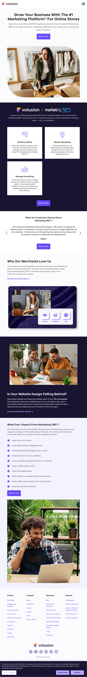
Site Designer (69, 600)
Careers (29, 612)
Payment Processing (14, 618)
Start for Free (43, 36)
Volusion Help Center (53, 614)
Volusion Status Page (53, 618)
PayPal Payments (71, 614)
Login (48, 631)
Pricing (9, 633)
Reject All (77, 672)
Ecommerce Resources (50, 605)
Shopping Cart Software (12, 605)
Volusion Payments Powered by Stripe (71, 609)
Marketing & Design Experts (52, 627)
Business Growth (12, 610)
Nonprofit (10, 629)
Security (10, 625)
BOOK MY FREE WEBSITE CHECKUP (19, 412)
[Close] (83, 664)
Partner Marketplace (53, 622)
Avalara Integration (71, 618)
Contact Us (49, 635)
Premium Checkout (71, 604)
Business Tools (51, 610)
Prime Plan (10, 637)
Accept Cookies (63, 672)
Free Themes (11, 614)
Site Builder (11, 600)
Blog (47, 600)
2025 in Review (32, 619)
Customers (30, 604)
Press (28, 616)
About (29, 600)
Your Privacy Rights (9, 672)
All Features (11, 622)
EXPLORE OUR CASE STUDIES (17, 279)
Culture (29, 608)
